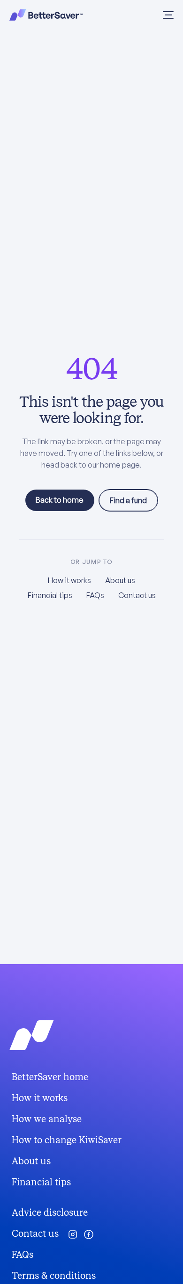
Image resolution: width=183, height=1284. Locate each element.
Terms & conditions (54, 1276)
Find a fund (128, 500)
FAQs (95, 595)
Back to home (60, 500)
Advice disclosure (50, 1212)
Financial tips (50, 595)
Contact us (137, 595)
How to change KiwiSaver (67, 1140)
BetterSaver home (50, 1077)
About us (120, 580)
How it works (69, 580)
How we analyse (47, 1119)
